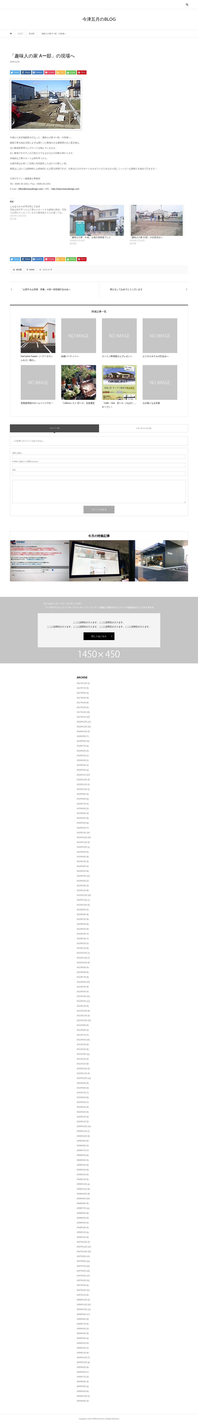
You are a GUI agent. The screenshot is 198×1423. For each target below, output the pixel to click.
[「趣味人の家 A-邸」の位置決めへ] (158, 220)
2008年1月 (81, 1237)
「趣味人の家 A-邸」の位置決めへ (146, 237)
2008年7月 (81, 1208)
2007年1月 (81, 1295)
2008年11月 (82, 1189)
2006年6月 (81, 1329)
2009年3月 (81, 1170)
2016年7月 (81, 746)
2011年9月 (81, 1025)
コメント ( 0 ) (54, 428)
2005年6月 (81, 1382)
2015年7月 (81, 804)
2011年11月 (82, 1016)
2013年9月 (81, 910)
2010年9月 (81, 1083)
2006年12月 (82, 1300)
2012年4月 (81, 991)
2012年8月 (81, 972)
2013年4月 (81, 934)
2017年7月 (81, 688)
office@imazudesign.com (30, 189)
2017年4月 (81, 703)
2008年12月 (82, 1184)
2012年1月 (81, 1006)
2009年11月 (82, 1131)
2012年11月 (82, 958)
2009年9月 (81, 1141)
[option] (39, 560)
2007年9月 (81, 1256)
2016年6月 (81, 751)
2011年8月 (81, 1030)
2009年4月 (81, 1165)
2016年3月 (81, 765)
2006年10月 (82, 1309)
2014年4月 (81, 876)
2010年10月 (82, 1078)
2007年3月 (81, 1285)
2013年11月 (82, 900)
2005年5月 (81, 1386)
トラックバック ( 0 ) (143, 428)
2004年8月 (81, 1401)
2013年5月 (81, 929)
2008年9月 (81, 1199)
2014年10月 (82, 847)
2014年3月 (81, 881)
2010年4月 (81, 1107)
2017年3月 (81, 707)
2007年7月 (81, 1266)
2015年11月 (82, 784)
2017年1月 (81, 717)
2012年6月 (81, 982)
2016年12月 (82, 722)
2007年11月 (82, 1247)
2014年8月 (81, 857)
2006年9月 (81, 1314)
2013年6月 (81, 924)
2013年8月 (81, 914)
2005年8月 (81, 1372)
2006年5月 (81, 1333)
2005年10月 (82, 1362)
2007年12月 (82, 1242)
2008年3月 (81, 1227)
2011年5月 (81, 1044)
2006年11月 (82, 1304)
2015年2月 (81, 828)
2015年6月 (81, 808)
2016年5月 (81, 756)
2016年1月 (81, 775)
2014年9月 (81, 852)
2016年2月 (81, 770)
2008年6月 (81, 1213)
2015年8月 (81, 799)
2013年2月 (81, 943)
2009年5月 (81, 1160)
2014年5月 (81, 871)
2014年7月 (81, 861)
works (32, 270)
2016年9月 (81, 736)
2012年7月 (81, 977)
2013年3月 (81, 938)
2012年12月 (82, 953)
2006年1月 (81, 1353)
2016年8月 (81, 741)
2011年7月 (81, 1035)
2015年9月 (81, 794)
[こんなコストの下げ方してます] (40, 212)
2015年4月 (81, 818)
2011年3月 (81, 1054)
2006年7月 (81, 1324)
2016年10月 (82, 731)
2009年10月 (82, 1136)
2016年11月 (82, 727)
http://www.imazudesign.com (65, 189)
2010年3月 (81, 1112)
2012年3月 (81, 996)
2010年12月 (82, 1069)
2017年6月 (81, 693)
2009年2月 (81, 1174)
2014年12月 (82, 837)
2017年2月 (81, 712)
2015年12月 (82, 780)
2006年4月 (81, 1338)
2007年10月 (82, 1252)
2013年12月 (82, 895)
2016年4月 (81, 760)
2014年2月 (81, 886)
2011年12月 (82, 1011)
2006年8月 (81, 1319)
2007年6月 (81, 1271)
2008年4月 (81, 1223)
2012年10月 (82, 963)
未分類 (19, 270)
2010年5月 (81, 1102)
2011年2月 (81, 1059)
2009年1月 (81, 1179)
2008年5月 (81, 1218)
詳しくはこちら (99, 636)
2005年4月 (81, 1391)
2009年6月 (81, 1155)
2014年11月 (82, 842)
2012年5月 (81, 987)
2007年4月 (81, 1280)
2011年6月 (81, 1040)
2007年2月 (81, 1290)
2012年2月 (81, 1001)
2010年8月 (81, 1088)
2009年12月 (82, 1126)
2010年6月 (81, 1097)
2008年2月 (81, 1232)
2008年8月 (81, 1203)
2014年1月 (81, 890)
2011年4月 (81, 1049)
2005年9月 (81, 1367)
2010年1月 (81, 1121)
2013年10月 (82, 905)
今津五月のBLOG (99, 19)
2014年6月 (81, 866)
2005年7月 (81, 1377)
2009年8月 (81, 1146)
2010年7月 (81, 1093)
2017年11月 (82, 683)
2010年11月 (82, 1073)
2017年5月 (81, 698)
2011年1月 (81, 1064)
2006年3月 (81, 1343)
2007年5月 (81, 1276)
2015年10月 (82, 789)
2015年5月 (81, 813)
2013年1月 (81, 948)
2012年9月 (81, 967)
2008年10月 (82, 1194)
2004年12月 (82, 1396)
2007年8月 (81, 1261)
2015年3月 (81, 823)
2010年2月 (81, 1117)
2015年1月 (81, 833)
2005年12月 (82, 1357)
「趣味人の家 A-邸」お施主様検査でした (90, 237)
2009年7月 (81, 1150)
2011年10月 (82, 1020)
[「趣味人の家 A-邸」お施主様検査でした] (98, 220)
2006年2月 (81, 1348)
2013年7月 (81, 919)
